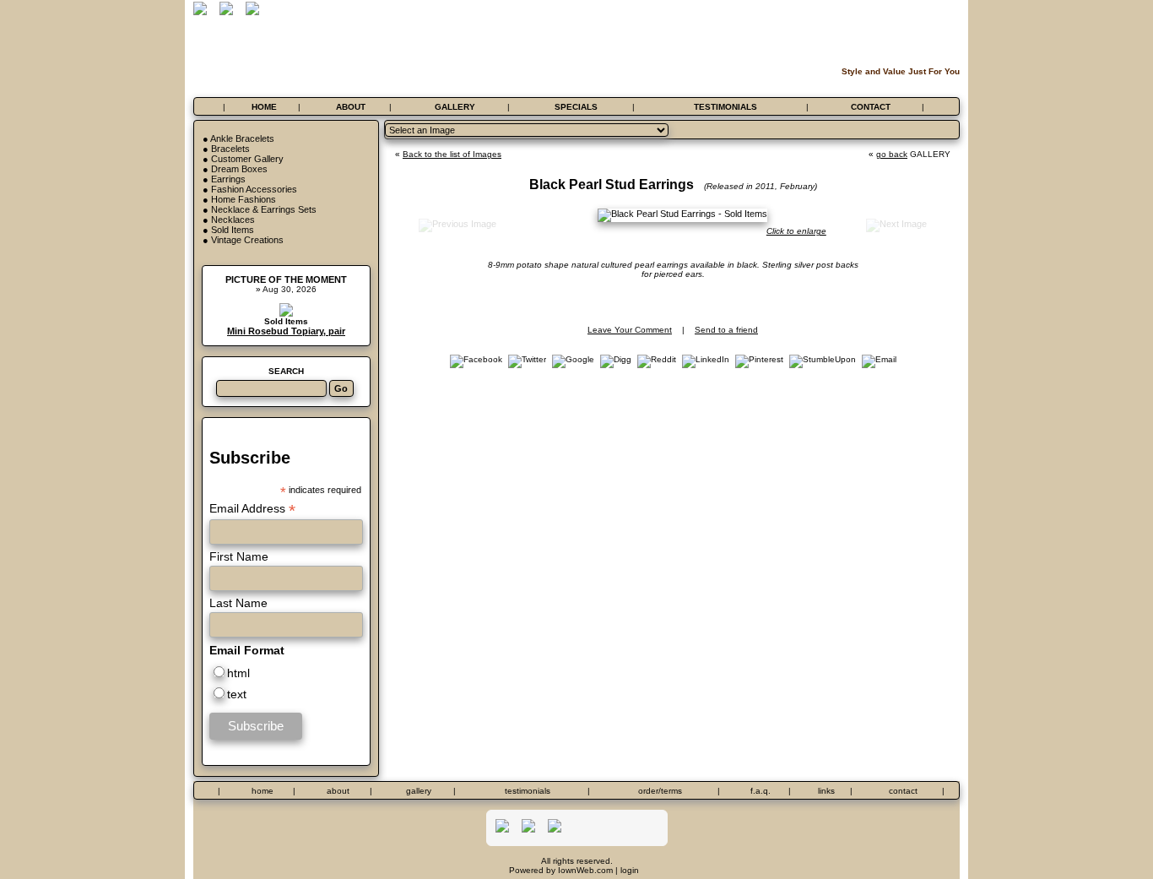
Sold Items (232, 230)
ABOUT (350, 106)
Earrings (228, 179)
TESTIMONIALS (725, 106)
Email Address (252, 509)
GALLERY (455, 106)
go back (891, 154)
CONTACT (870, 106)
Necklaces (233, 219)
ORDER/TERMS (660, 790)
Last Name (238, 603)
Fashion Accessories (254, 189)
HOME (264, 106)
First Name (238, 556)
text (236, 694)
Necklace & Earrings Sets (264, 209)
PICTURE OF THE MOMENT (286, 279)
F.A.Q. (760, 790)
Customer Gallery (247, 159)
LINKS (826, 790)
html (238, 673)
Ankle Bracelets (242, 138)
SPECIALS (576, 106)
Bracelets (230, 149)
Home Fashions (243, 199)
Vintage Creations (247, 240)
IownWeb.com (585, 870)
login (629, 870)
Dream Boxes (239, 169)
